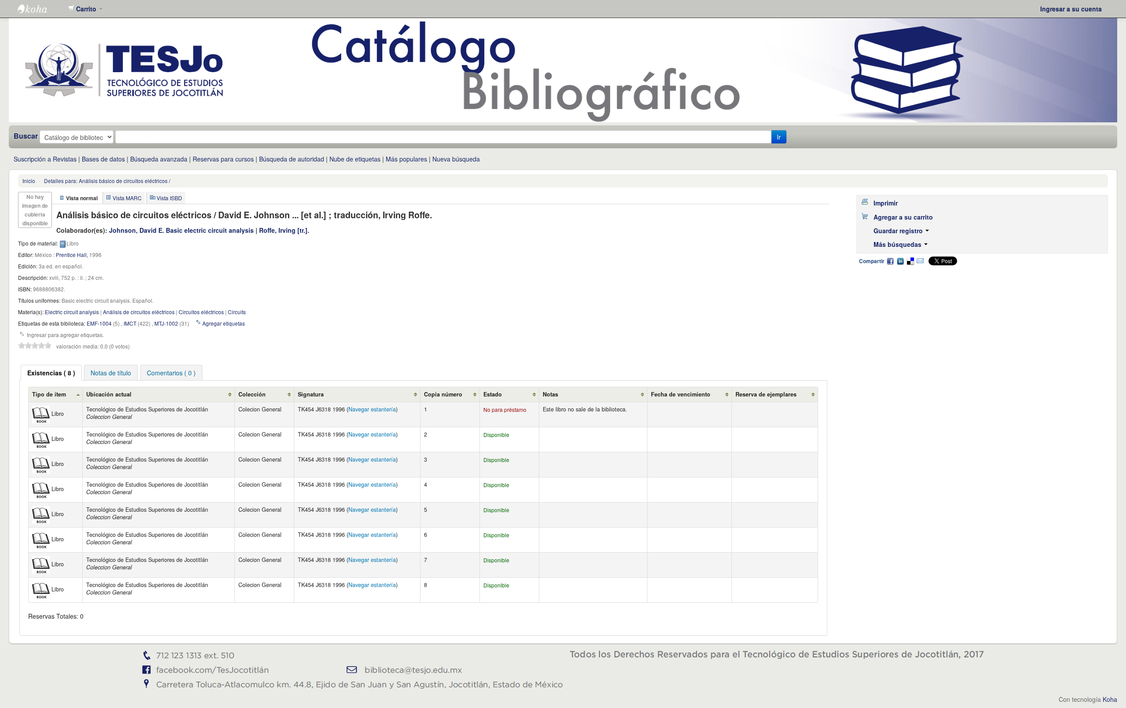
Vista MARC (127, 198)
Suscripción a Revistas (45, 158)
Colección (252, 394)
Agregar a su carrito (903, 217)
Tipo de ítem (49, 394)
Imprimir (886, 202)
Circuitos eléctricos (201, 311)
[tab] (51, 373)
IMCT (130, 323)
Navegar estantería (372, 409)
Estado (492, 394)
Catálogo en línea (40, 9)
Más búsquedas (898, 244)
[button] (85, 9)
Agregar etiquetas (223, 323)
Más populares (406, 158)
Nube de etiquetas (354, 158)
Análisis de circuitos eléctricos (139, 311)
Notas (550, 394)
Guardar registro (899, 230)
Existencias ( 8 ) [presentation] (51, 372)
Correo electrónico (920, 261)
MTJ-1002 (166, 323)
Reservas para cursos (223, 158)
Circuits (237, 311)
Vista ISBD (169, 198)
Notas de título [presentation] (111, 372)
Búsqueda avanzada (158, 158)
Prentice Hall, (72, 254)
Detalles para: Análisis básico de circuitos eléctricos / (107, 180)
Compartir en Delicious (910, 261)
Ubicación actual (109, 394)
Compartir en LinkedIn (900, 261)
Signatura (311, 394)
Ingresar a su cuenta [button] (1071, 8)
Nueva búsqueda (456, 158)
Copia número (443, 394)
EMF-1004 (99, 323)
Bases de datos (103, 158)
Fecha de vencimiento (680, 394)
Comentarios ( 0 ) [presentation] (171, 372)
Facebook (890, 261)
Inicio (28, 180)
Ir (779, 136)
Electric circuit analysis (72, 311)
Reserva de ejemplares (766, 394)
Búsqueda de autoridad (291, 158)
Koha (1110, 699)
